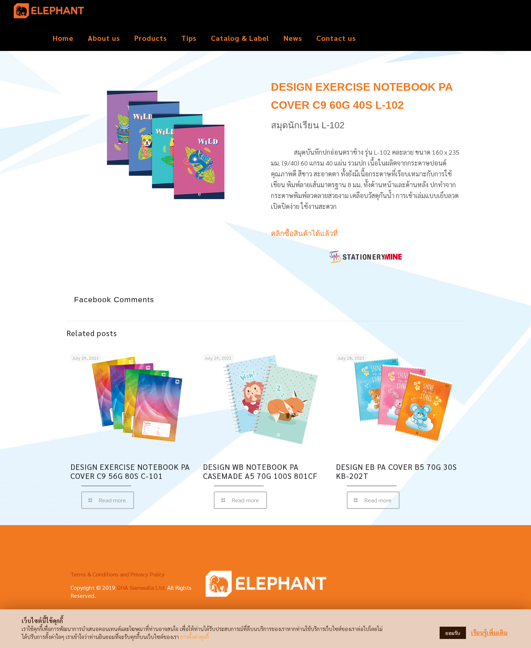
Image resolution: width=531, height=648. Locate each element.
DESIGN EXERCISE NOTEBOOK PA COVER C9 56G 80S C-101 (130, 471)
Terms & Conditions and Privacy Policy (117, 574)
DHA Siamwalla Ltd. (141, 587)
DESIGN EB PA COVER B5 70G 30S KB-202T (396, 471)
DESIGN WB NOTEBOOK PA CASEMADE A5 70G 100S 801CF (260, 471)
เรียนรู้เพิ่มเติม (489, 632)
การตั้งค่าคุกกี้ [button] (194, 636)
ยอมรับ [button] (452, 633)
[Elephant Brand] (49, 12)
